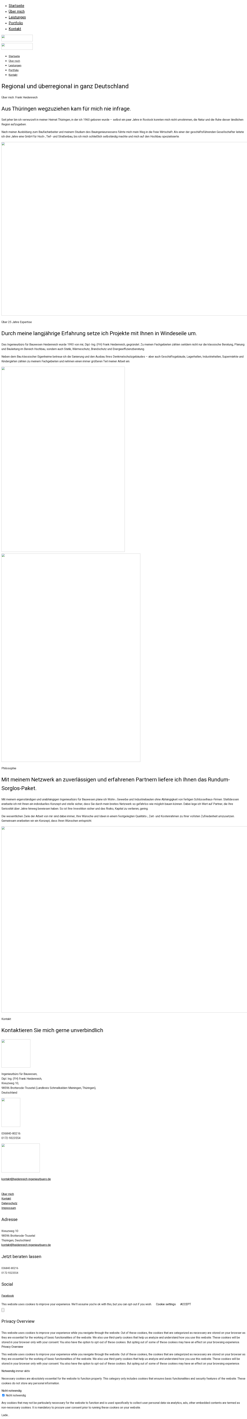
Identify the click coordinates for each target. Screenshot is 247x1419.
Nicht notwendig (16, 1395)
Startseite (16, 5)
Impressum (8, 1208)
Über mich (17, 11)
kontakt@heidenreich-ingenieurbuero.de (26, 1179)
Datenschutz (9, 1203)
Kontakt (15, 28)
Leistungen (17, 17)
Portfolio (16, 23)
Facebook (7, 1296)
